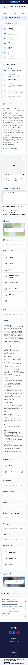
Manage (22, 663)
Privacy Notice (14, 650)
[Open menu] (26, 2)
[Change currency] (20, 2)
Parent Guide (14, 638)
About (14, 636)
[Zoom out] (23, 159)
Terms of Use (14, 652)
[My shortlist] (23, 1)
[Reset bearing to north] (23, 161)
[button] (14, 57)
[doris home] (3, 1)
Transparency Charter (14, 641)
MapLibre (20, 174)
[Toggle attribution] (23, 175)
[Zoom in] (23, 157)
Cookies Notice (14, 655)
